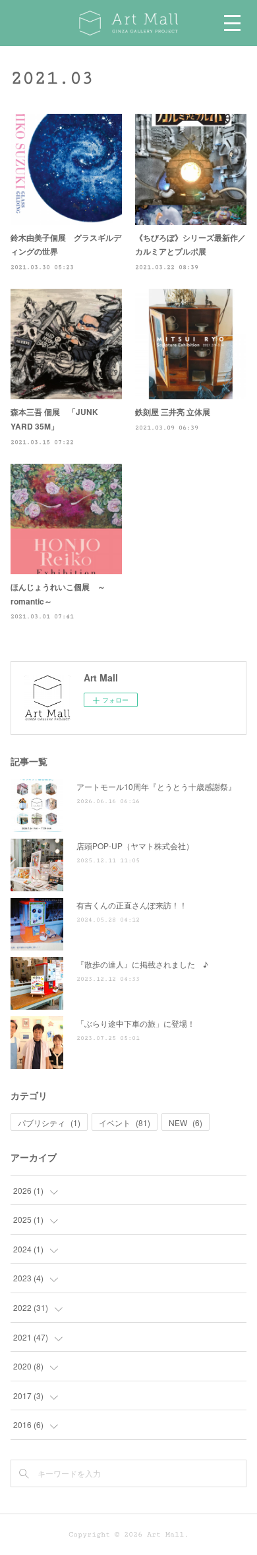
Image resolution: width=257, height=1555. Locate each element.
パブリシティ (49, 1122)
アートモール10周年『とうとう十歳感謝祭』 (156, 786)
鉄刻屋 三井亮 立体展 (172, 412)
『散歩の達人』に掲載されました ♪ (142, 964)
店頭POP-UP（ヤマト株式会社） (135, 845)
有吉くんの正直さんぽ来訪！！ (131, 904)
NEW (185, 1122)
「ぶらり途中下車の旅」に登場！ (135, 1023)
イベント (124, 1122)
